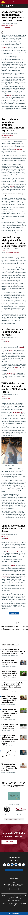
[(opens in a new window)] (10, 2)
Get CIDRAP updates (14, 913)
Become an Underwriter (14, 819)
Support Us (9, 841)
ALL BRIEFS (14, 613)
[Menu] (25, 6)
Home (14, 855)
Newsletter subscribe (14, 870)
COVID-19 (7, 27)
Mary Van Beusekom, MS (7, 135)
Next (18, 623)
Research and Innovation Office (9, 903)
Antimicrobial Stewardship (12, 252)
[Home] (7, 5)
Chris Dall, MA (4, 250)
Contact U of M (22, 903)
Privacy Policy (14, 905)
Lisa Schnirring (4, 536)
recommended (5, 576)
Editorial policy (14, 857)
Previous (16, 623)
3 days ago (21, 347)
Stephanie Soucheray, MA (7, 25)
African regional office (13, 551)
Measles (7, 341)
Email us (14, 889)
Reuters (13, 565)
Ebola (6, 538)
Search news (14, 860)
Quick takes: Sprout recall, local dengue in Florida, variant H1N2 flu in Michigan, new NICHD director (10, 628)
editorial (9, 95)
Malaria (7, 398)
